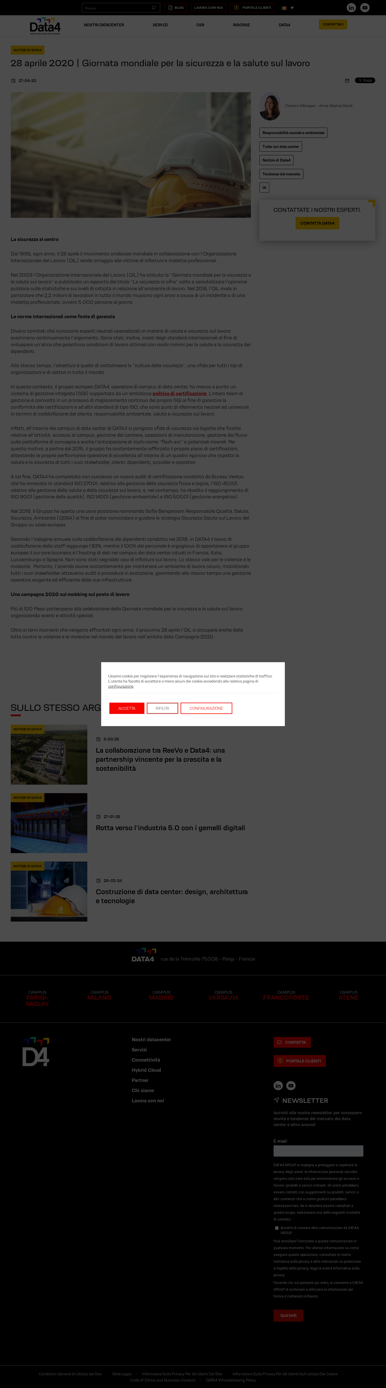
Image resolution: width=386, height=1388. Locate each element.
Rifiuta (162, 708)
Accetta (126, 708)
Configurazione (206, 708)
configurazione (120, 686)
